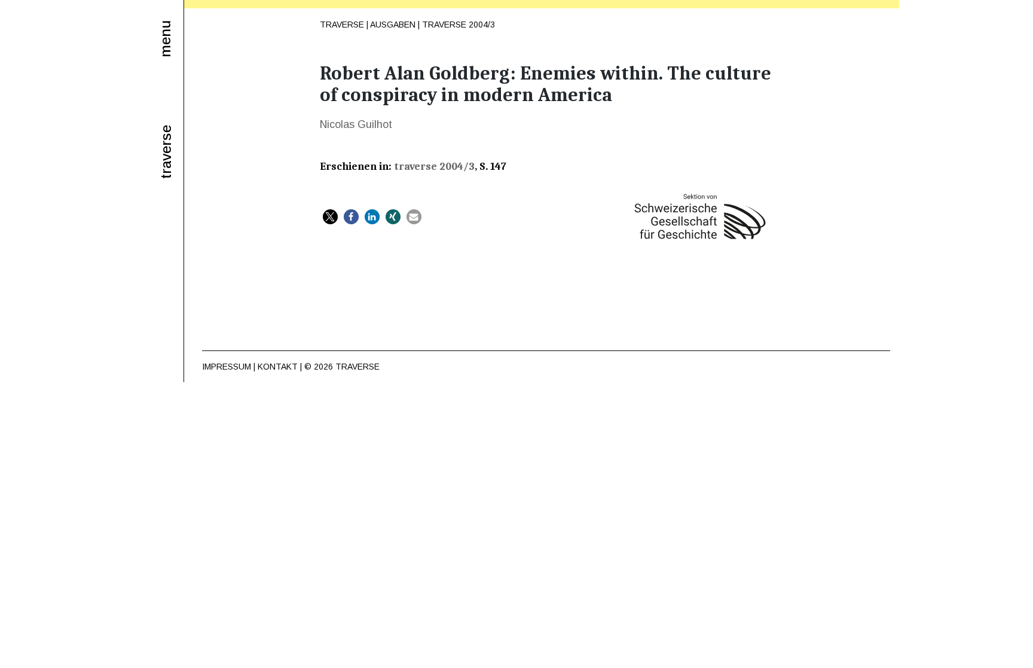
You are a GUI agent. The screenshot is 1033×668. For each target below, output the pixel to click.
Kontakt (278, 366)
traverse (166, 152)
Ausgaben (392, 24)
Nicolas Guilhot (356, 124)
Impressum (226, 366)
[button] (330, 216)
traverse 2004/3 (458, 24)
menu (165, 38)
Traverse (342, 24)
